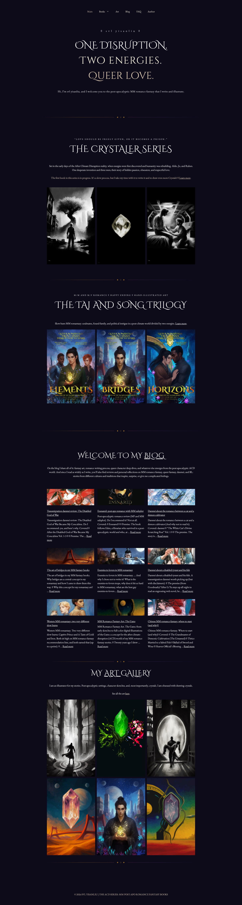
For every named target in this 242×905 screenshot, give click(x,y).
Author (151, 11)
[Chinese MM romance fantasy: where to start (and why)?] (171, 608)
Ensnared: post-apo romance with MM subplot (120, 511)
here (127, 693)
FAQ (138, 11)
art (112, 673)
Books (102, 11)
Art (117, 11)
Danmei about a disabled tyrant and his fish (169, 570)
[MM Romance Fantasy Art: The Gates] (121, 608)
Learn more (184, 178)
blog (154, 456)
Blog (127, 11)
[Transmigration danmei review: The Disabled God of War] (70, 497)
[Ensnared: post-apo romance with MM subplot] (121, 497)
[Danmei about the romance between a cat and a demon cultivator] (171, 497)
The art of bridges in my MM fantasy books (68, 570)
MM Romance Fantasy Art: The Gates (116, 621)
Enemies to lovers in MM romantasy (115, 570)
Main (90, 11)
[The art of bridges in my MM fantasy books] (70, 556)
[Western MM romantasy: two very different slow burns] (70, 608)
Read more (135, 532)
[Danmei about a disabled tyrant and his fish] (171, 556)
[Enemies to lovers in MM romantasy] (121, 556)
